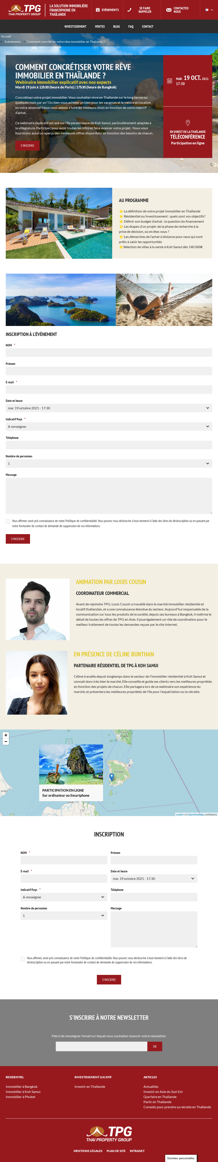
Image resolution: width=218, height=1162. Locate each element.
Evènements (110, 10)
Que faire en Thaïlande (159, 1097)
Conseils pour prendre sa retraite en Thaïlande (177, 1107)
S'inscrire (27, 145)
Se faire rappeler (145, 10)
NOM (10, 345)
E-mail (11, 382)
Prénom (10, 363)
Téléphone (12, 437)
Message (11, 474)
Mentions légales (88, 1151)
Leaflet (179, 814)
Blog (116, 26)
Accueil (6, 36)
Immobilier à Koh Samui (23, 1091)
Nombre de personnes (19, 456)
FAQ (130, 26)
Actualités (150, 1086)
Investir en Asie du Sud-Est (163, 1091)
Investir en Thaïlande (90, 1086)
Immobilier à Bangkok (21, 1086)
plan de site (116, 1151)
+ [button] (5, 735)
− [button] (5, 741)
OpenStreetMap (196, 814)
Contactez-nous (181, 10)
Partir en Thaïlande (157, 1102)
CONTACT (147, 26)
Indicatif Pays (16, 419)
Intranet (137, 1151)
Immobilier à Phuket (20, 1097)
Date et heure (14, 400)
